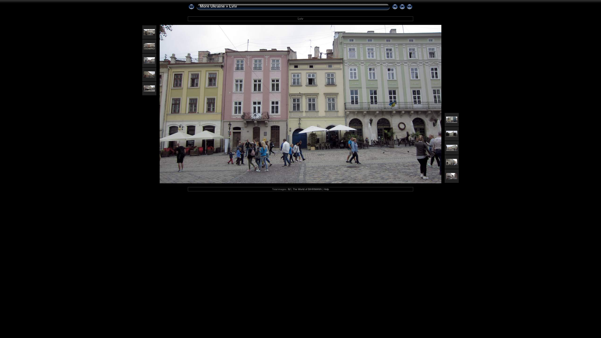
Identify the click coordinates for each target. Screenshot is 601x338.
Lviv (233, 6)
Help (326, 189)
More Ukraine (212, 6)
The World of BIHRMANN (307, 189)
